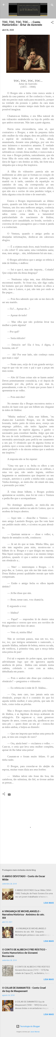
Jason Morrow (35, 1032)
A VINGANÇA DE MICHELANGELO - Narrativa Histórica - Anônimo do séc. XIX (23, 914)
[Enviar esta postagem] (9, 795)
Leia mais (49, 903)
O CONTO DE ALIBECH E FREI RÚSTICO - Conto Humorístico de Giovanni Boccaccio (24, 952)
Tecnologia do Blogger (29, 1026)
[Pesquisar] (52, 5)
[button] (52, 23)
